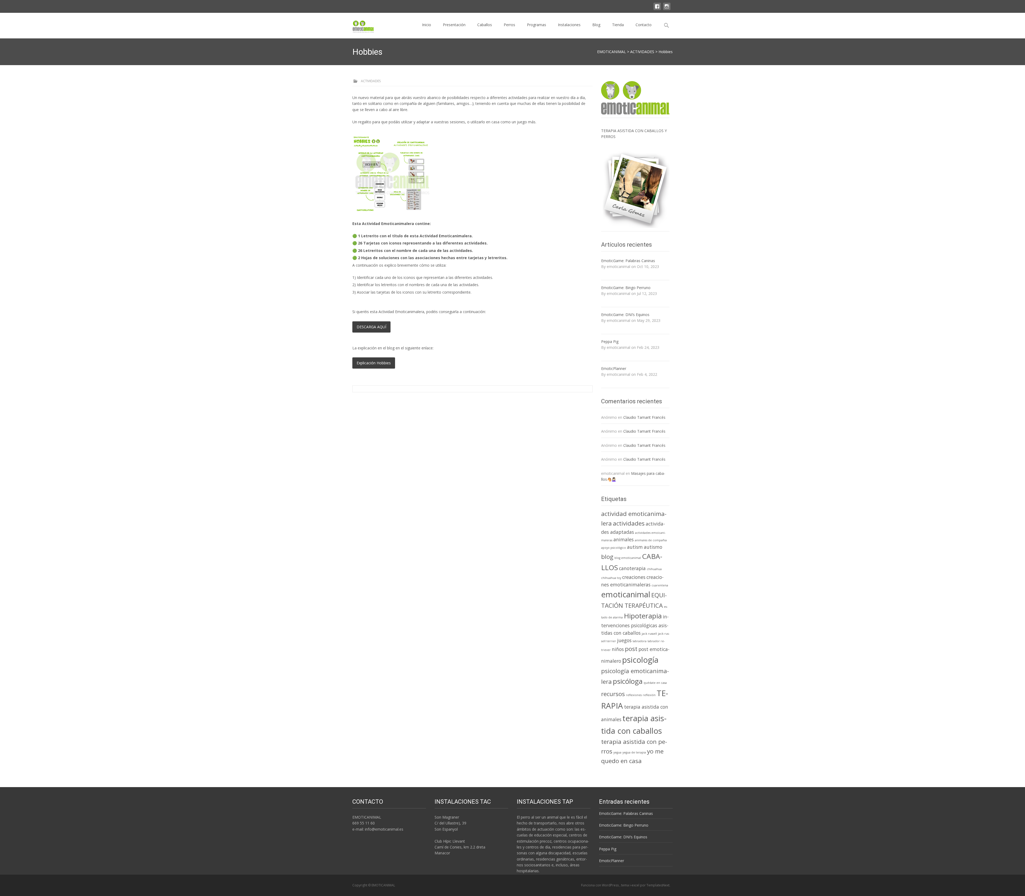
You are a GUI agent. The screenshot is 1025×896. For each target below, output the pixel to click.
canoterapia (632, 568)
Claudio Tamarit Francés (644, 417)
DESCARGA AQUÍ (371, 326)
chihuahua (654, 569)
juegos (624, 640)
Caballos (484, 24)
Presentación (454, 24)
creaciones (633, 577)
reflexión (649, 695)
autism (635, 547)
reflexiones (634, 695)
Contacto (644, 24)
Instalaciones (569, 24)
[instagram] (667, 5)
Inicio (426, 24)
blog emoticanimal (627, 558)
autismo (653, 547)
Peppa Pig (609, 341)
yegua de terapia (634, 752)
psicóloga (627, 681)
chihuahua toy (611, 578)
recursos (613, 694)
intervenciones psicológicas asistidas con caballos (635, 624)
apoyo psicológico (613, 548)
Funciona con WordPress (600, 885)
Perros (509, 24)
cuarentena (660, 585)
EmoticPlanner (613, 368)
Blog (596, 24)
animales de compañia (651, 540)
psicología (640, 659)
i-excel (635, 885)
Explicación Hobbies (374, 362)
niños (618, 649)
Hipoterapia (643, 616)
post (631, 649)
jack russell (649, 634)
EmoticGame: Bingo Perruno (626, 287)
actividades (629, 523)
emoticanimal (625, 594)
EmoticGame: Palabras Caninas (628, 260)
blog (607, 556)
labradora (639, 641)
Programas (536, 24)
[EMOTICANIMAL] (359, 25)
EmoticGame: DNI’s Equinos (625, 314)
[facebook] (657, 5)
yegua (617, 752)
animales (623, 539)
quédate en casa (655, 683)
